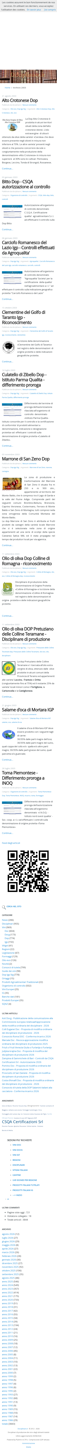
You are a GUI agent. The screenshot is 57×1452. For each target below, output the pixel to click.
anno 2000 (7, 1372)
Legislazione (8, 952)
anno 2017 (7, 1310)
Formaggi (7, 956)
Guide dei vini (9, 971)
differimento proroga (21, 397)
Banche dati (8, 996)
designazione (33, 1105)
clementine (21, 335)
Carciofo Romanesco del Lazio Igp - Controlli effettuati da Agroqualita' (28, 248)
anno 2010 (7, 1336)
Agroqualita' (34, 261)
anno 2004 (7, 1358)
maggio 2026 (8, 1245)
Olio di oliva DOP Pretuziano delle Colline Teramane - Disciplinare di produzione (27, 634)
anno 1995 (7, 1390)
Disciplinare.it (23, 1429)
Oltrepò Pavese (7, 1118)
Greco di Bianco (7, 1106)
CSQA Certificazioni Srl (22, 1121)
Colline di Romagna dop (14, 576)
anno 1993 (7, 1394)
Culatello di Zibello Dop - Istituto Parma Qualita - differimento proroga (24, 380)
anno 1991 (7, 1401)
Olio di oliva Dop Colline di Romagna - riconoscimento (27, 560)
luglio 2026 (7, 1237)
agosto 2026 (8, 1234)
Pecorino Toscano (7, 1126)
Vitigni (5, 945)
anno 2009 (7, 1339)
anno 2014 (7, 1321)
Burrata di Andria (7, 1130)
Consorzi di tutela (11, 967)
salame (4, 722)
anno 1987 (7, 1416)
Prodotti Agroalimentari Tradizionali (20, 982)
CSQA (40, 195)
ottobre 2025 (9, 1270)
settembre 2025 (10, 1274)
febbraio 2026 (9, 1256)
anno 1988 (7, 1412)
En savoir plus (34, 9)
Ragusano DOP (32, 1118)
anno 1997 (7, 1383)
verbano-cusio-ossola (15, 1110)
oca (9, 722)
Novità (5, 963)
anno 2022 (7, 1292)
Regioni (6, 949)
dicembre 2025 (10, 1263)
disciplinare (6, 656)
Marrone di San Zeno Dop (26, 459)
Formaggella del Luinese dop (11, 1114)
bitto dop (46, 195)
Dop (7, 938)
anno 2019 (7, 1303)
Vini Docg (18, 1150)
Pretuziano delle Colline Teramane (26, 652)
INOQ (22, 796)
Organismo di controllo (18, 195)
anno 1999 (7, 1376)
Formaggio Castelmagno (30, 1110)
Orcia (40, 1110)
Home (7, 87)
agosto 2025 (8, 1277)
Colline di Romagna (43, 572)
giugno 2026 (8, 1241)
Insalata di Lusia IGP (20, 1118)
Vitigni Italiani (20, 1170)
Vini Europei (8, 989)
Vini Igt (16, 1154)
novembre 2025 (10, 1266)
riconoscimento (10, 335)
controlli (5, 199)
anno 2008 (7, 1343)
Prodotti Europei (10, 1000)
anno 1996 (7, 1387)
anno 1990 (7, 1405)
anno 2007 (7, 1347)
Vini (4, 927)
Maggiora (5, 1110)
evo (15, 113)
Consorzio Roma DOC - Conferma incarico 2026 (26, 1036)
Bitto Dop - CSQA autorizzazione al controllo (26, 184)
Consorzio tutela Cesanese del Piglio (35, 1114)
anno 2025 (7, 1281)
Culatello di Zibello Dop (38, 393)
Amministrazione (28, 1443)
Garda (49, 1114)
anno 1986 (7, 1420)
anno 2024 (7, 1285)
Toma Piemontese (12, 796)
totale (5, 1423)
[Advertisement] (28, 39)
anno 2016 (7, 1314)
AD (8, 1199)
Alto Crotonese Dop (20, 100)
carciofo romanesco (19, 265)
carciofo (30, 265)
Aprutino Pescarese (20, 1126)
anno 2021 (7, 1296)
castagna (5, 471)
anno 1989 (7, 1409)
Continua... (7, 168)
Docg (7, 934)
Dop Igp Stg (21, 109)
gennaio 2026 (9, 1259)
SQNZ (5, 1003)
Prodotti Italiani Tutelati (26, 1185)
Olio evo (13, 109)
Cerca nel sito (13, 906)
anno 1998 (7, 1379)
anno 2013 (7, 1325)
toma (33, 796)
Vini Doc (17, 1144)
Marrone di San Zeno (37, 467)
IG (3, 992)
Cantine (17, 1175)
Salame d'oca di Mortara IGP (28, 710)
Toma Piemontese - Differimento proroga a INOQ (23, 778)
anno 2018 (7, 1307)
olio (11, 113)
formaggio (40, 796)
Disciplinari (7, 923)
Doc (7, 930)
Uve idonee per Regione (25, 1180)
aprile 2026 (8, 1248)
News (5, 919)
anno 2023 (7, 1288)
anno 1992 (7, 1398)
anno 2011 (7, 1332)
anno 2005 (7, 1354)
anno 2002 (7, 1365)
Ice (22, 1114)
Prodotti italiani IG (23, 1190)
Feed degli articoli (11, 842)
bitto (52, 195)
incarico (27, 796)
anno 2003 (7, 1361)
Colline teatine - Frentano (35, 1126)
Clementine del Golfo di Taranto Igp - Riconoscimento (23, 317)
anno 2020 (7, 1299)
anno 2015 (7, 1318)
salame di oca (17, 722)
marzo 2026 (8, 1252)
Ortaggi (6, 978)
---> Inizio (17, 1195)
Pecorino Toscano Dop (20, 1106)
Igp (6, 941)
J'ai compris (50, 9)
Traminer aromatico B (47, 1106)
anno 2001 (7, 1369)
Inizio (28, 1447)
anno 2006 (7, 1350)
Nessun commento (29, 105)
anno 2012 (7, 1328)
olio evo (42, 652)
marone (49, 467)
